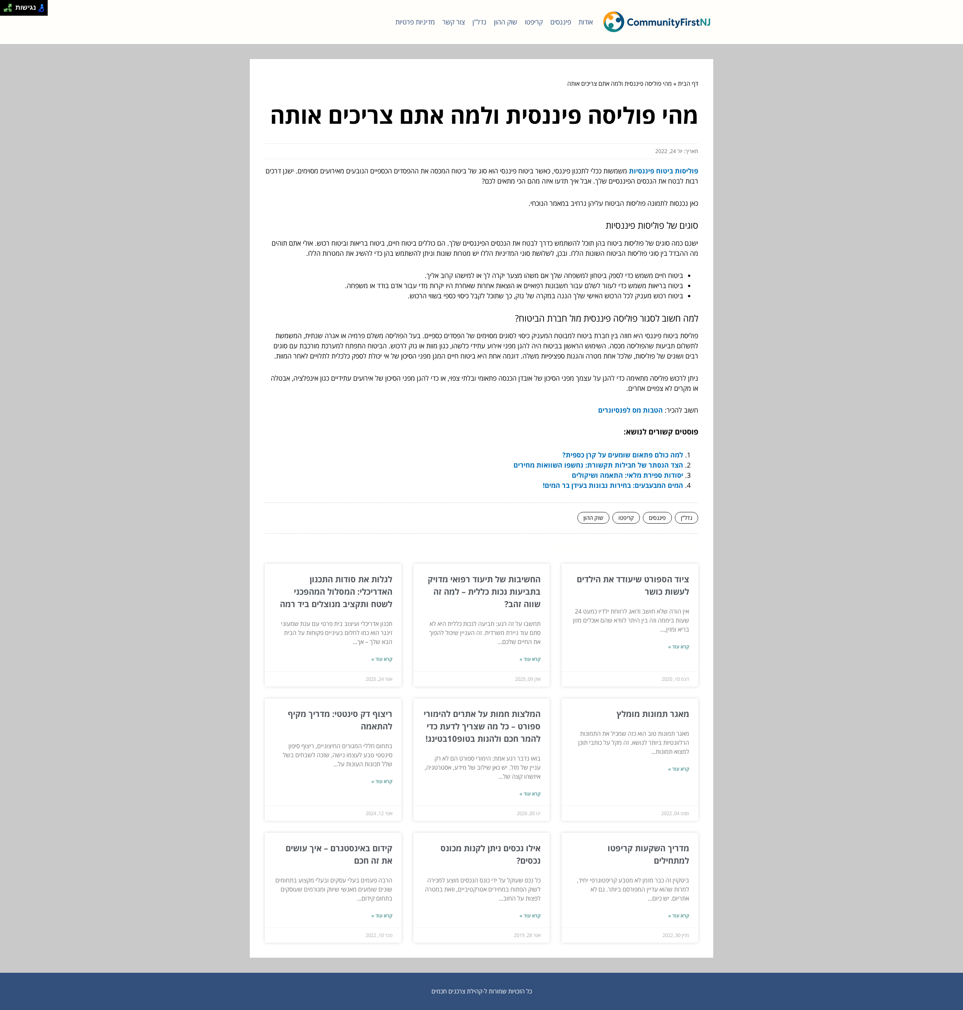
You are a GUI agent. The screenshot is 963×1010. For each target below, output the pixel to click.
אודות (586, 21)
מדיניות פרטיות (415, 21)
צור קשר (453, 21)
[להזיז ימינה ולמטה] (10, 10)
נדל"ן (479, 21)
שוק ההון (505, 21)
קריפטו (534, 21)
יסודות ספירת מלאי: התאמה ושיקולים (627, 475)
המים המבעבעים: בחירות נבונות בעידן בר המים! (613, 485)
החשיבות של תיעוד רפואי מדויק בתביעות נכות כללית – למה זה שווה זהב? (484, 591)
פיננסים (560, 21)
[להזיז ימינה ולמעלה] (10, 6)
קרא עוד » (678, 646)
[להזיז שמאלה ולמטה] (6, 10)
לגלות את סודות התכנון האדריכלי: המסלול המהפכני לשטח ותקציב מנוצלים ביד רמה (336, 591)
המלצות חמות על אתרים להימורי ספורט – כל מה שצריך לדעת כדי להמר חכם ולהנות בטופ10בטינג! (482, 726)
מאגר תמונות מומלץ (653, 713)
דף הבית (688, 83)
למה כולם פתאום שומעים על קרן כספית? (622, 454)
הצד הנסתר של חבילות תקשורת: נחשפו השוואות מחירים (598, 464)
